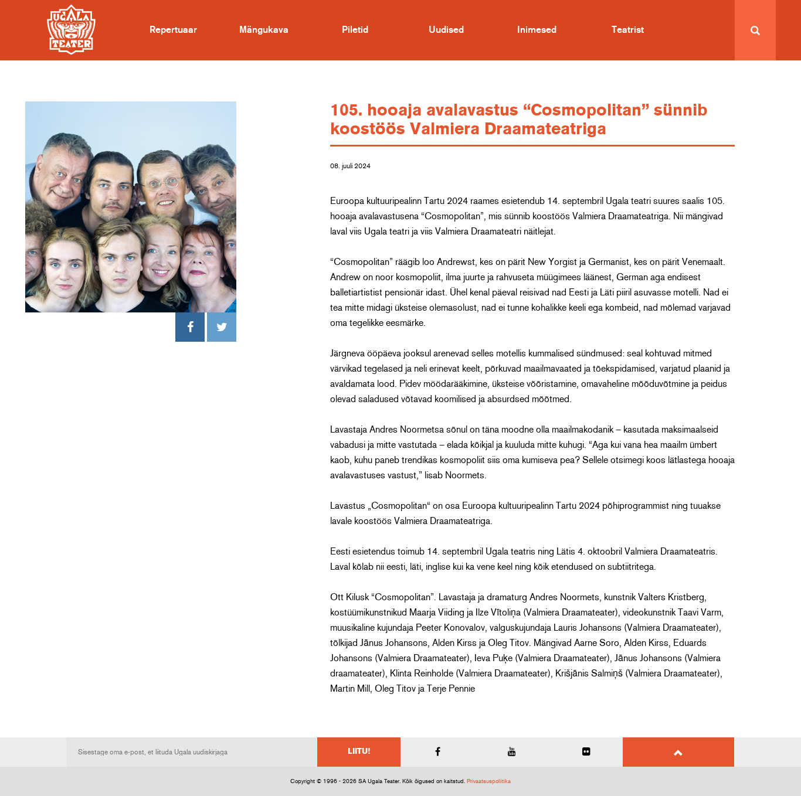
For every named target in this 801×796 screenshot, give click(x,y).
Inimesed (536, 30)
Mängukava (264, 30)
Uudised (446, 30)
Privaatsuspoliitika (489, 781)
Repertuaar (173, 30)
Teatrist (628, 30)
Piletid (355, 30)
